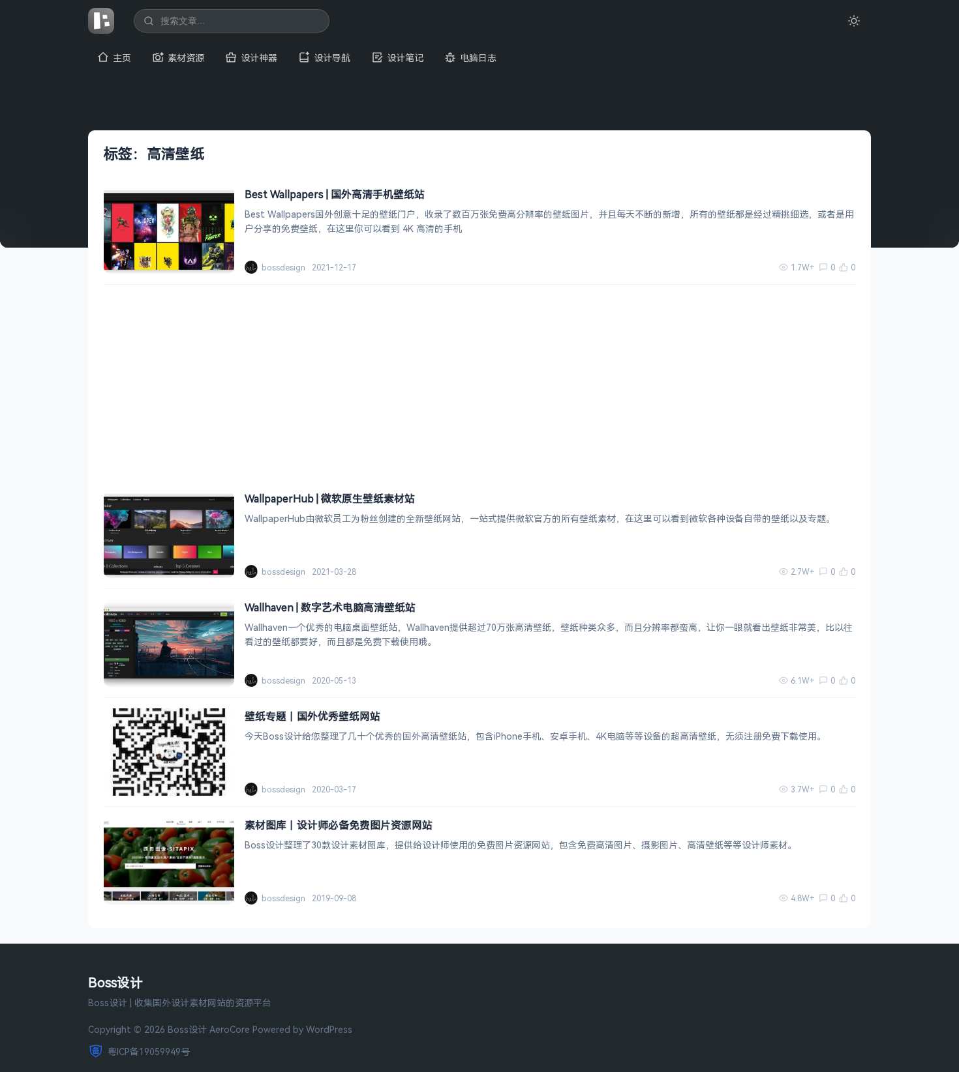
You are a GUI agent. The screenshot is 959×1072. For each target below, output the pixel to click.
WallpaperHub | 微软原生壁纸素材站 (330, 498)
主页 (122, 57)
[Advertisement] (479, 382)
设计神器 (259, 57)
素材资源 (186, 57)
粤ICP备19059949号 (149, 1051)
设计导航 (332, 57)
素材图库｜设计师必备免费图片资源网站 (339, 825)
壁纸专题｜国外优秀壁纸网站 (312, 716)
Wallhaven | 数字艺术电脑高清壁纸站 (330, 607)
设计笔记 (405, 57)
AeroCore (229, 1029)
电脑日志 (478, 57)
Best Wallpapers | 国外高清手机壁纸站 (335, 194)
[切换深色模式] (854, 21)
